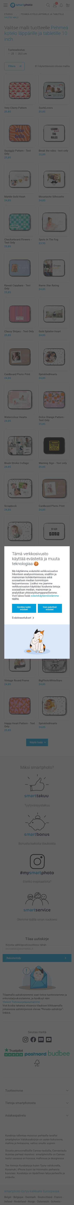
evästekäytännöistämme (45, 595)
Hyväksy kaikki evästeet (24, 608)
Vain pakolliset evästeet (50, 608)
